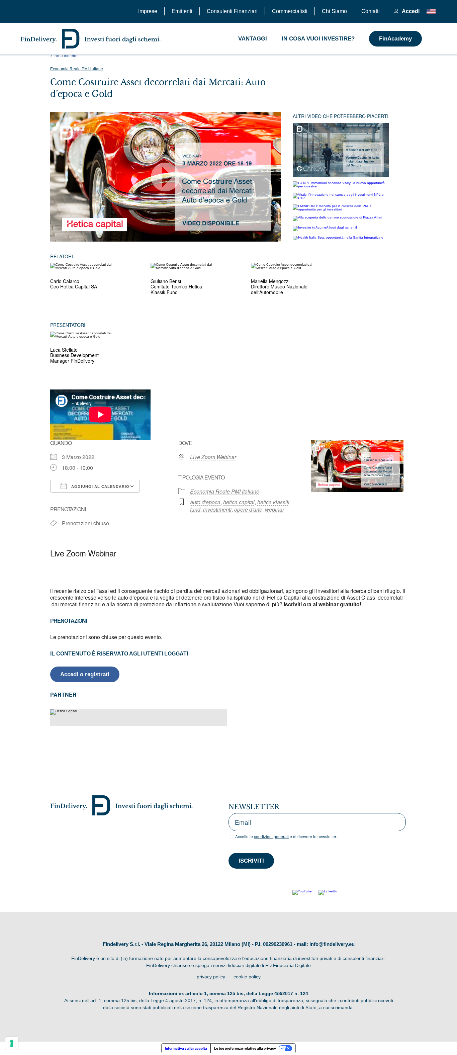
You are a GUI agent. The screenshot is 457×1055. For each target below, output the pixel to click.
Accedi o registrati (84, 674)
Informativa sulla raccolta (186, 1048)
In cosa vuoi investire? (318, 38)
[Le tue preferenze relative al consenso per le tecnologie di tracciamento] (11, 1043)
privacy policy (211, 976)
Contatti (370, 11)
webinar (274, 509)
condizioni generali (271, 836)
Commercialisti (289, 11)
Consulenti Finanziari (232, 11)
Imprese (147, 11)
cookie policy (247, 976)
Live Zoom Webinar (213, 457)
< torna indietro (64, 56)
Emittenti (182, 11)
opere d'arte (248, 509)
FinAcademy (395, 38)
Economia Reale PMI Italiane (76, 69)
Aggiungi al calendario (99, 487)
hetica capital (239, 502)
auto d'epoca (205, 502)
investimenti (217, 509)
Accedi (410, 11)
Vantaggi (252, 38)
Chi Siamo (334, 11)
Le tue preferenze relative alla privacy (245, 1048)
